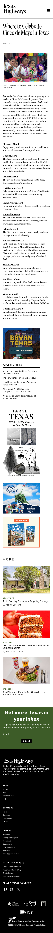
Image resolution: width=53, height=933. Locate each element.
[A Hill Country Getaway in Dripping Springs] (26, 592)
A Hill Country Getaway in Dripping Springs (25, 601)
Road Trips (8, 598)
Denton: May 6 (10, 155)
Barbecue (8, 689)
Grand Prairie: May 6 (13, 203)
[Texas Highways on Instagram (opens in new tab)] (12, 889)
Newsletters (7, 844)
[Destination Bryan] (21, 358)
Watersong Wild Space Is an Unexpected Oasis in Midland (17, 390)
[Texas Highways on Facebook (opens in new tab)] (5, 889)
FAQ (4, 799)
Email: (6, 734)
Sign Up (26, 741)
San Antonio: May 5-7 (13, 240)
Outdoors (6, 815)
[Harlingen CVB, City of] (21, 512)
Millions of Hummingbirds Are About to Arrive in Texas (20, 372)
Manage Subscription (10, 838)
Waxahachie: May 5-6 (13, 308)
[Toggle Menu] (48, 10)
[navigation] (48, 10)
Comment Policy (9, 847)
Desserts (7, 642)
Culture (5, 821)
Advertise (6, 851)
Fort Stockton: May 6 (13, 188)
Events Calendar (9, 873)
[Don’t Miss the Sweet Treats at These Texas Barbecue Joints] (26, 636)
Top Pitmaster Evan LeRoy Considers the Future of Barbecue (24, 693)
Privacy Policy (39, 925)
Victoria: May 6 (10, 294)
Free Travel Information (11, 876)
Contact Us (7, 841)
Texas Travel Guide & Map (12, 870)
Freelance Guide (8, 796)
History (5, 789)
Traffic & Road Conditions (12, 867)
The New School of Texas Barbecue (19, 378)
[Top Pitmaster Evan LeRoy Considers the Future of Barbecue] (26, 683)
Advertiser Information (11, 854)
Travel (5, 812)
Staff (4, 792)
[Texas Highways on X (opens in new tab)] (18, 889)
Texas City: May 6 (11, 264)
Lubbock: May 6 (10, 229)
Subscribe (6, 834)
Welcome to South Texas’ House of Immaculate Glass (19, 397)
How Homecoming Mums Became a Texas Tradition (19, 383)
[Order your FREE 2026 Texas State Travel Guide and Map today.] (21, 546)
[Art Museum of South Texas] (21, 478)
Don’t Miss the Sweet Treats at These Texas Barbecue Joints (26, 646)
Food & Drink (7, 818)
